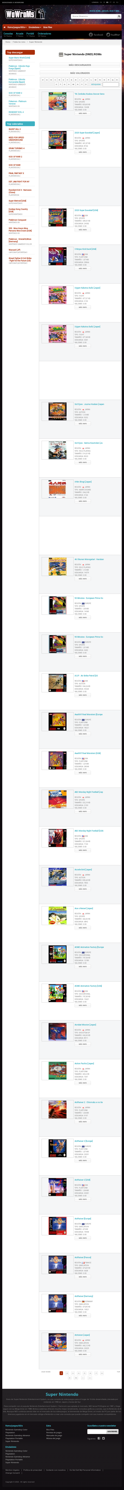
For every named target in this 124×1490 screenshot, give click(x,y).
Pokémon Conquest (17, 220)
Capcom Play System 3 (18, 252)
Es (107, 2)
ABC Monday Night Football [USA (89, 831)
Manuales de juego (54, 1435)
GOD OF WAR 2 (15, 93)
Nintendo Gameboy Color (20, 244)
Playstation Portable (14, 1438)
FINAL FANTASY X (16, 173)
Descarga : (82, 107)
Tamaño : (82, 104)
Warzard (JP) (14, 250)
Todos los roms (19, 42)
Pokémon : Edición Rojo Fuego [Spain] (19, 67)
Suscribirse (112, 1431)
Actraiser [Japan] (82, 1335)
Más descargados (80, 64)
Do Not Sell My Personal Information (85, 1470)
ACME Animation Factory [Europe (89, 947)
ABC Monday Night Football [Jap (89, 792)
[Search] (119, 16)
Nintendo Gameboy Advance (17, 1435)
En (101, 2)
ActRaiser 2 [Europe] (84, 1141)
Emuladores (34, 27)
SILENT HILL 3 (15, 129)
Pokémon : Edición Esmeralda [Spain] (17, 80)
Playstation (14, 195)
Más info (83, 113)
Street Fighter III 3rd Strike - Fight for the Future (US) (20, 259)
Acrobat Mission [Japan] (85, 1025)
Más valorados (80, 73)
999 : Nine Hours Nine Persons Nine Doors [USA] (20, 229)
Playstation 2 (14, 95)
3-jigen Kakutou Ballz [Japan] (87, 288)
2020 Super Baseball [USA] (86, 210)
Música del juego (53, 1438)
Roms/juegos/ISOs (16, 27)
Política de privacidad (32, 1470)
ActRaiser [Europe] (83, 1219)
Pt (111, 2)
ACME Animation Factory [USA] (88, 986)
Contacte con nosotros (56, 1470)
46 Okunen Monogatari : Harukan (89, 559)
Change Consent (12, 1473)
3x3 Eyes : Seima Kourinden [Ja (89, 443)
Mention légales (12, 1470)
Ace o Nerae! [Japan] (84, 908)
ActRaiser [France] (83, 1257)
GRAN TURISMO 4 (16, 148)
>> (90, 1378)
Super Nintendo (15, 60)
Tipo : (80, 102)
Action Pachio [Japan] (84, 1063)
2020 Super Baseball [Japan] (87, 133)
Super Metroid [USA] (17, 201)
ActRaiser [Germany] (84, 1296)
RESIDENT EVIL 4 (16, 112)
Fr (104, 2)
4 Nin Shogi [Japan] (83, 482)
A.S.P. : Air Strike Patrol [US (86, 676)
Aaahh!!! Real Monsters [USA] (88, 753)
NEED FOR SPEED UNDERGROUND (16, 138)
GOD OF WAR (15, 165)
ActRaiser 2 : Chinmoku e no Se (89, 1102)
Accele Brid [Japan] (83, 870)
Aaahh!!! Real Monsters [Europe (89, 714)
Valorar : (80, 110)
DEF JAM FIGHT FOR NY (19, 182)
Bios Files (47, 27)
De (114, 2)
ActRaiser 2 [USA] (82, 1180)
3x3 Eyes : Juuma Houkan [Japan (89, 404)
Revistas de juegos (54, 1432)
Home (7, 42)
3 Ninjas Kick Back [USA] (85, 249)
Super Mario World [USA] (19, 58)
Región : (82, 99)
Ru (117, 2)
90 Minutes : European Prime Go (89, 598)
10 (76, 1378)
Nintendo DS (14, 106)
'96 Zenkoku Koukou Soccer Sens (89, 94)
